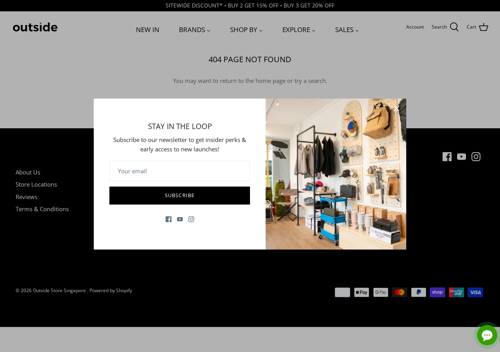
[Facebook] (168, 219)
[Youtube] (180, 219)
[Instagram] (191, 219)
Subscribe (179, 195)
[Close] (396, 108)
